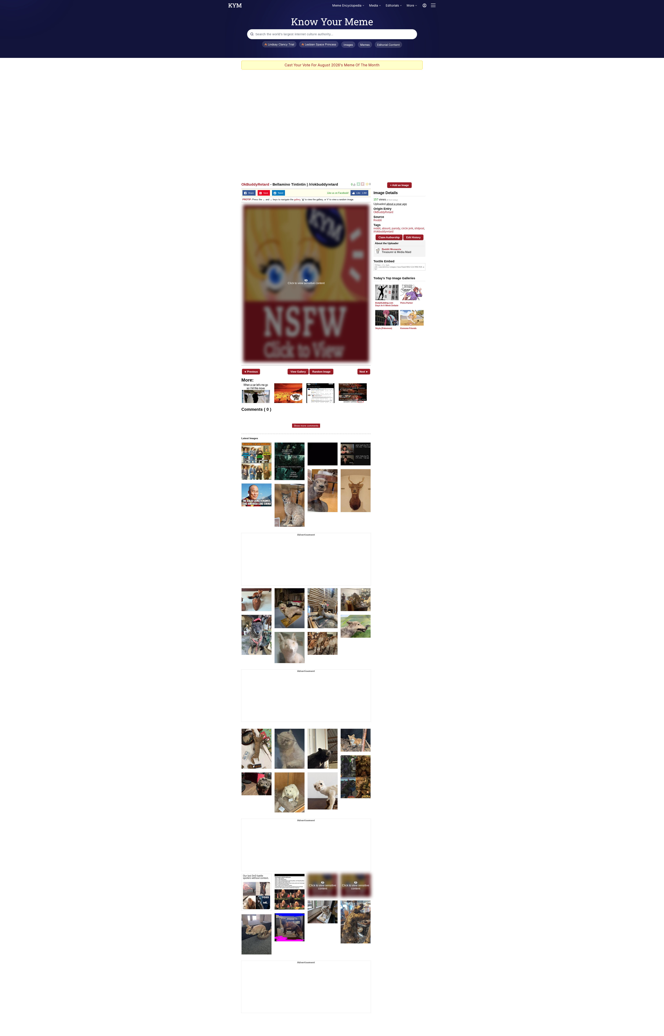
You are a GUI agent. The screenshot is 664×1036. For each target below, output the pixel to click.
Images (348, 44)
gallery (297, 199)
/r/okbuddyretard (383, 231)
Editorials (392, 5)
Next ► (363, 371)
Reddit (378, 220)
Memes (365, 44)
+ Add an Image (399, 185)
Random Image (321, 371)
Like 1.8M (361, 193)
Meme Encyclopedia (346, 5)
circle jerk (407, 228)
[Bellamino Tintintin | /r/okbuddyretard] (306, 283)
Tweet (279, 193)
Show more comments (306, 425)
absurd (386, 228)
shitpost (419, 228)
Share (250, 193)
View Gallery (298, 371)
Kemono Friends (408, 328)
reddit (377, 228)
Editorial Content (388, 44)
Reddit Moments (391, 249)
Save (265, 193)
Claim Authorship (389, 237)
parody (396, 228)
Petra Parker (406, 303)
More (410, 5)
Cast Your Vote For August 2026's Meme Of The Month (332, 65)
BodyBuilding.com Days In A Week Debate (386, 304)
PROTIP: (247, 199)
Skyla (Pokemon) (383, 328)
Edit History (413, 237)
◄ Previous (251, 371)
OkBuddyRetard (255, 184)
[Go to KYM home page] (235, 6)
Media (373, 5)
